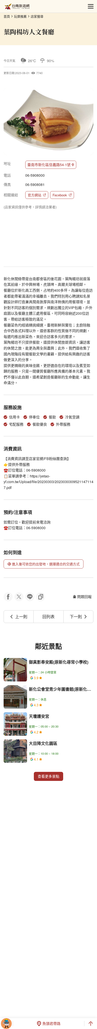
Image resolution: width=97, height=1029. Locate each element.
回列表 (48, 616)
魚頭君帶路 (51, 1023)
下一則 (76, 616)
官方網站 (34, 195)
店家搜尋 (37, 16)
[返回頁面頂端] (90, 1023)
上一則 (21, 616)
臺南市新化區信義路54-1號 (49, 164)
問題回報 (84, 596)
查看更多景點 (48, 776)
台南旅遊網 (17, 6)
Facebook (60, 195)
